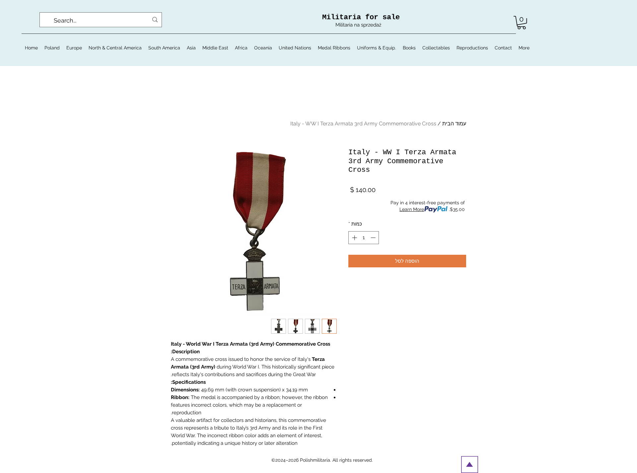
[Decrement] (373, 238)
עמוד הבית (454, 123)
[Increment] (353, 238)
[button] (522, 22)
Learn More (411, 209)
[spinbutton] (363, 238)
